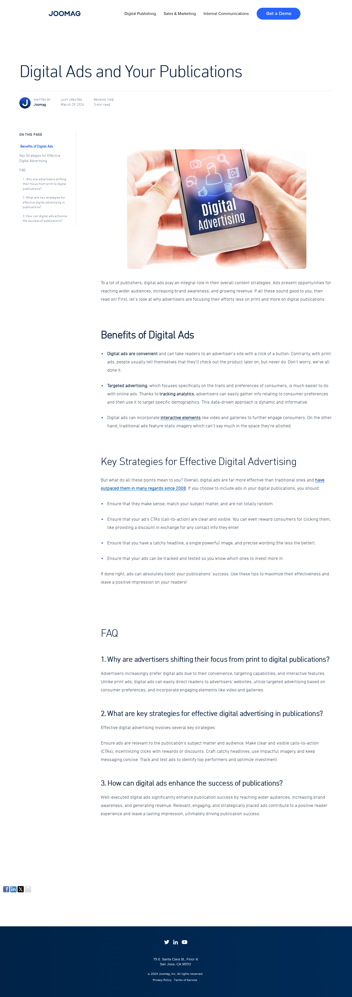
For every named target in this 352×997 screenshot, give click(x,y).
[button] (217, 209)
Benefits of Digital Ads (36, 146)
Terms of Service (185, 980)
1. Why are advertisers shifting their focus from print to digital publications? (44, 184)
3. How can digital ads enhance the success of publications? (45, 218)
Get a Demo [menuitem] (278, 13)
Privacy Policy (160, 980)
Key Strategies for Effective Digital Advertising (39, 158)
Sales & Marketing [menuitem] (180, 14)
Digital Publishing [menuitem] (140, 14)
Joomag (40, 105)
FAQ (22, 170)
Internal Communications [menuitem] (226, 14)
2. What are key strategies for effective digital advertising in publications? (44, 202)
